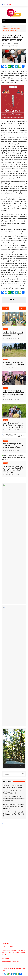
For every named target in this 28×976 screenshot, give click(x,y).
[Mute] (20, 766)
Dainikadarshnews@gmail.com (10, 961)
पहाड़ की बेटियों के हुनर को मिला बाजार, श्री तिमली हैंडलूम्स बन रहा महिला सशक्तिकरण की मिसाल (13, 445)
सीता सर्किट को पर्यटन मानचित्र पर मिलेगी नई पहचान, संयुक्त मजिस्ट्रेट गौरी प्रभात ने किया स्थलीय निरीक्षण (13, 425)
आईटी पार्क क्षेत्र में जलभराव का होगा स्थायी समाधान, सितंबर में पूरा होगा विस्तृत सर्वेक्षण (13, 334)
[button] (14, 748)
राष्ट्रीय (16, 45)
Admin (4, 43)
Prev (6, 308)
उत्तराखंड (5, 45)
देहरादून (8, 45)
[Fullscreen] (22, 766)
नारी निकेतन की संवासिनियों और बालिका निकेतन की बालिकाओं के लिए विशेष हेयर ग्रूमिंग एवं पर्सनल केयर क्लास (13, 798)
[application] (14, 748)
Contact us (10, 2)
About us (4, 2)
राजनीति (12, 45)
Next (21, 308)
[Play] (5, 766)
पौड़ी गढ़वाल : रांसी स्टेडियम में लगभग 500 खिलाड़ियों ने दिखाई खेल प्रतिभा (12, 792)
